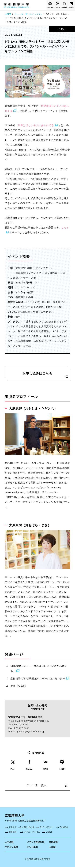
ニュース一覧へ (36, 785)
